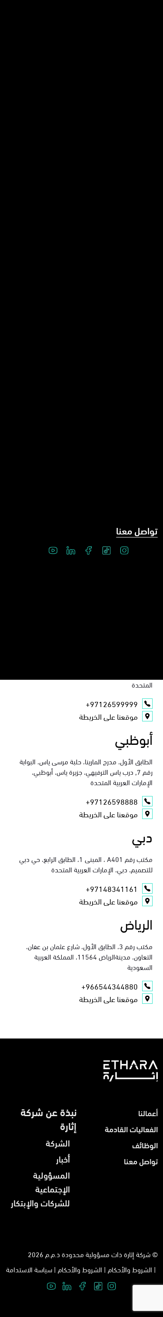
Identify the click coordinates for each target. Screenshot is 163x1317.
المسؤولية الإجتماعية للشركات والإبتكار (40, 1188)
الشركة (58, 1142)
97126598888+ (112, 801)
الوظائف (145, 1144)
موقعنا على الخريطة (108, 716)
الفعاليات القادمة (131, 1128)
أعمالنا (148, 1112)
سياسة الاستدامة (29, 1269)
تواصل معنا (137, 530)
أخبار (63, 1158)
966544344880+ (109, 986)
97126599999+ (112, 703)
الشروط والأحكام (130, 1269)
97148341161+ (112, 888)
